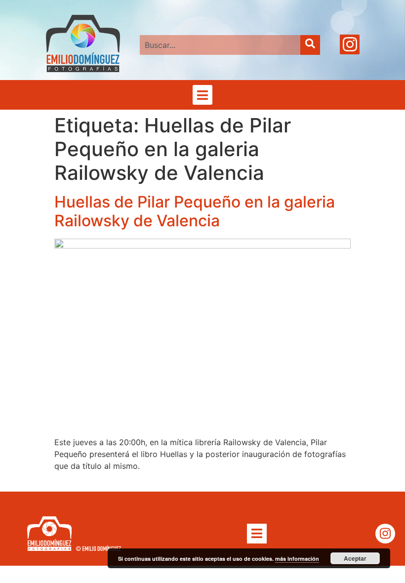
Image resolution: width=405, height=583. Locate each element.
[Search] (310, 45)
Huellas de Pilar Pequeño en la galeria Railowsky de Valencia (194, 211)
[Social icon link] (350, 44)
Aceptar (355, 558)
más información (297, 558)
